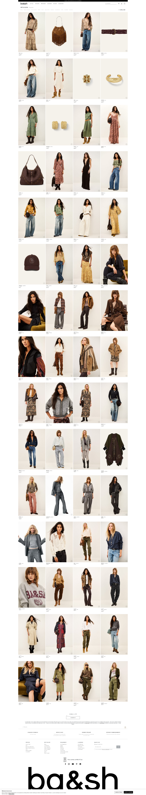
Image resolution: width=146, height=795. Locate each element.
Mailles (39, 9)
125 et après (80, 746)
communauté (62, 750)
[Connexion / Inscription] (121, 3)
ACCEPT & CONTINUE (128, 792)
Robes (22, 9)
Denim (43, 9)
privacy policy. (11, 793)
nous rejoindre (80, 744)
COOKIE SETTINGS (118, 792)
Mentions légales (28, 750)
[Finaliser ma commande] (124, 3)
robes (45, 744)
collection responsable (64, 751)
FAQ (26, 745)
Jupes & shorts (47, 9)
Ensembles (71, 9)
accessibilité (28, 751)
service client (28, 744)
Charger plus (73, 717)
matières (61, 746)
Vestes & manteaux (27, 9)
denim (45, 751)
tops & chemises (47, 746)
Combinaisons (57, 9)
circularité (62, 749)
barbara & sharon (81, 745)
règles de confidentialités (105, 749)
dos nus (45, 750)
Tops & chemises (34, 9)
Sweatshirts (66, 9)
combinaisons (46, 745)
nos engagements (63, 744)
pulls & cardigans (47, 749)
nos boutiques (80, 749)
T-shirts (62, 9)
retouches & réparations (30, 746)
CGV (26, 749)
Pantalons (52, 9)
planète (61, 745)
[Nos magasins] (118, 3)
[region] (73, 792)
